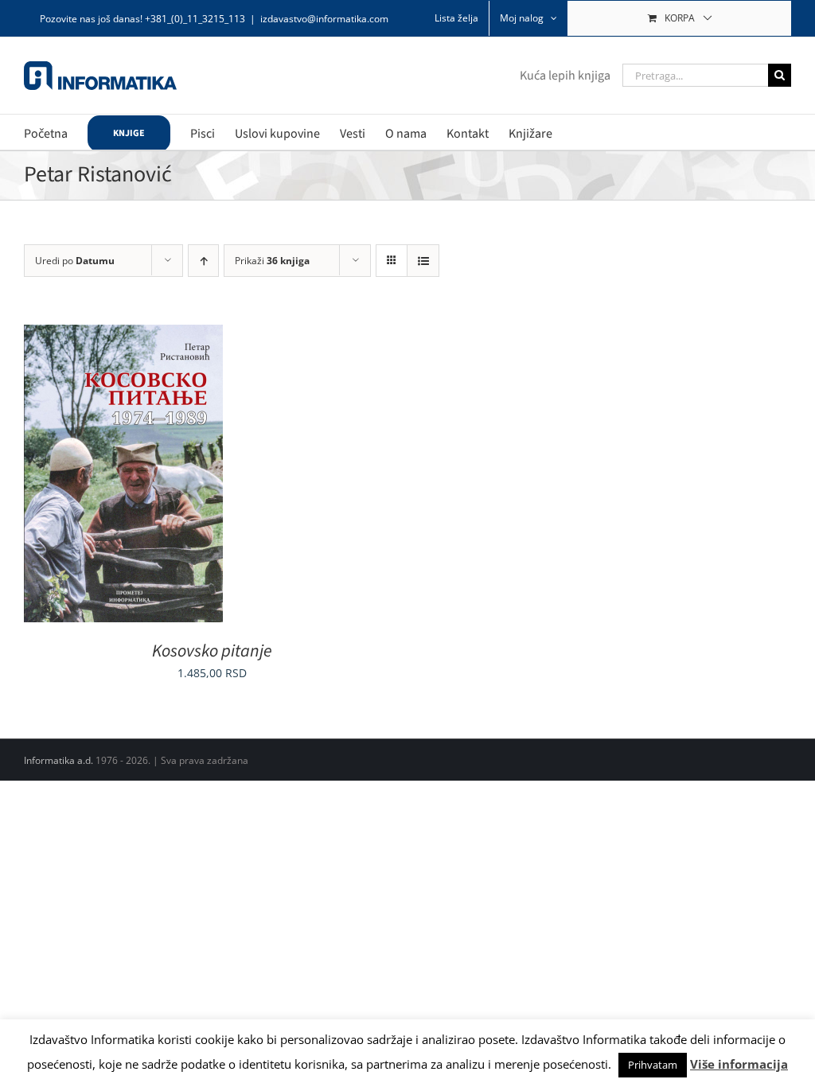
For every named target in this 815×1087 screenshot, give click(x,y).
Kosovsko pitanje (212, 651)
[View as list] (423, 260)
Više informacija (739, 1064)
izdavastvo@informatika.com (324, 18)
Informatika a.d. (58, 760)
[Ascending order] (203, 260)
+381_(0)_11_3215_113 (195, 18)
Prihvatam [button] (652, 1065)
